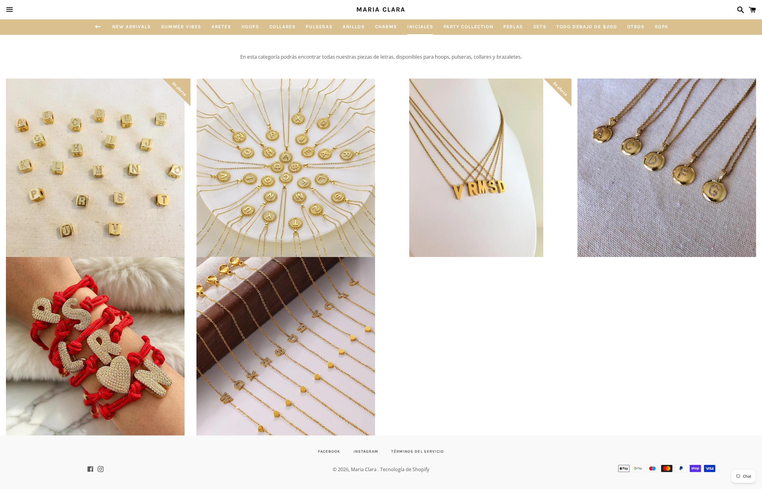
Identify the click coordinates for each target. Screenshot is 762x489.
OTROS (636, 26)
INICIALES (420, 26)
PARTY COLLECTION (469, 26)
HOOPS (250, 26)
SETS (539, 26)
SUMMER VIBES (181, 26)
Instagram (366, 451)
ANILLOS (354, 26)
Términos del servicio (417, 451)
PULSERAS (319, 26)
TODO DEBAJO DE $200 (586, 26)
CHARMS (386, 26)
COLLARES (282, 26)
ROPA (661, 26)
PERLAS (513, 26)
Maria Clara (380, 9)
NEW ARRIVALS (131, 26)
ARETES (221, 26)
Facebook (329, 451)
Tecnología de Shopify (404, 469)
